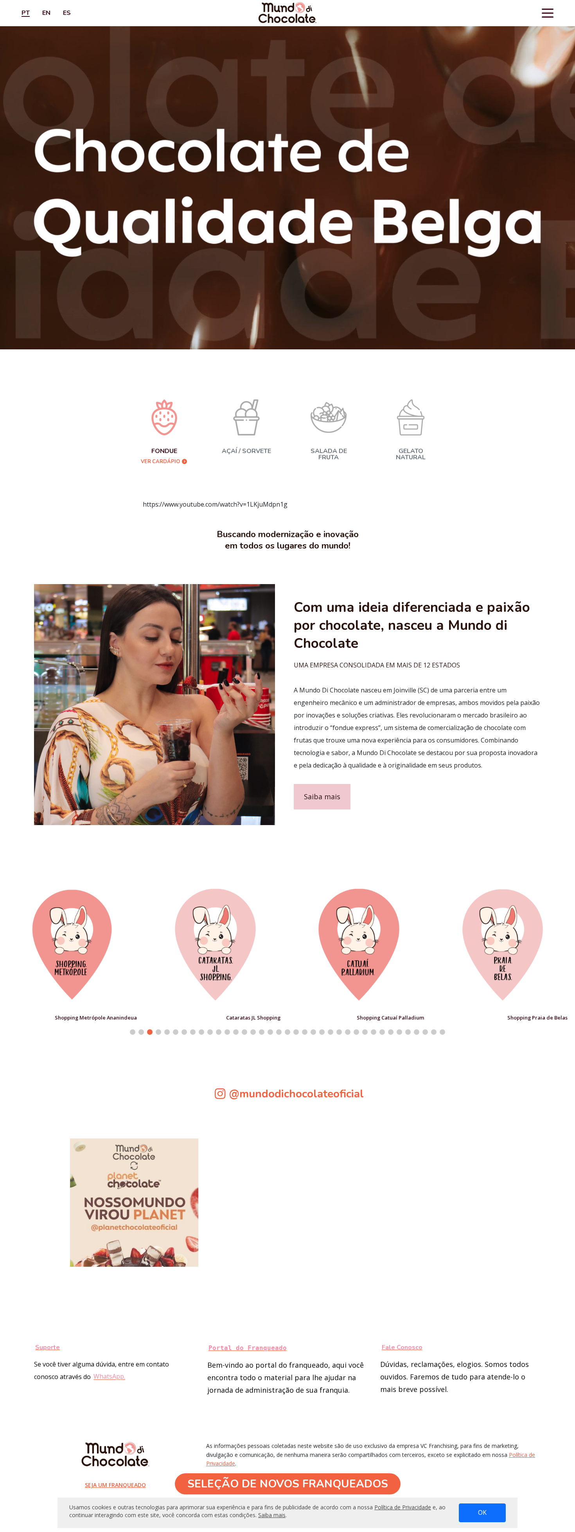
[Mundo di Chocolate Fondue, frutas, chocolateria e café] (287, 13)
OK (482, 1512)
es (67, 13)
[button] (132, 1032)
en (46, 13)
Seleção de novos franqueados (287, 1483)
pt (26, 13)
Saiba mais (322, 796)
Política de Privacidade (402, 1507)
